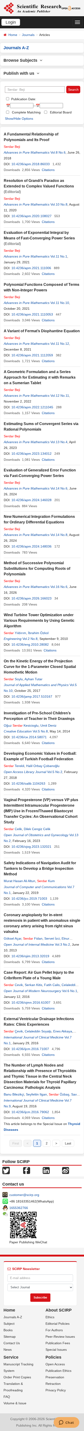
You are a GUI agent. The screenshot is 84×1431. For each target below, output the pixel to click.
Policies (53, 1357)
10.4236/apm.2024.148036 (31, 546)
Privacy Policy (56, 1390)
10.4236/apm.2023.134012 (31, 453)
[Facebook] (26, 1170)
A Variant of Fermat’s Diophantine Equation (42, 331)
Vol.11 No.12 (59, 343)
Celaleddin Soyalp (38, 1031)
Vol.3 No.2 (62, 944)
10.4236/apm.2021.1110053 (32, 314)
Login (11, 22)
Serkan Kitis (33, 985)
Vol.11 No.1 (58, 256)
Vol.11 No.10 (59, 303)
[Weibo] (65, 1170)
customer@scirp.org (24, 1195)
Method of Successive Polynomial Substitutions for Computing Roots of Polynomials (37, 568)
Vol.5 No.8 (40, 731)
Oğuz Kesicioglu (21, 725)
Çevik (13, 1031)
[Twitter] (6, 1170)
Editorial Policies (58, 1323)
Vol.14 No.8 (58, 535)
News (8, 1349)
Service (11, 1357)
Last (68, 1143)
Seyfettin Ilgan (36, 1094)
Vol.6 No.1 (69, 991)
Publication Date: (23, 99)
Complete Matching (26, 112)
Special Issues (56, 1349)
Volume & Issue (15, 1403)
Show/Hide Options (19, 118)
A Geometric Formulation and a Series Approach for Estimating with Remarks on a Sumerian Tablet (40, 377)
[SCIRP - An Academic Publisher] (32, 8)
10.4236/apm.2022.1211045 (32, 407)
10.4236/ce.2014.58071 (29, 737)
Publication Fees (58, 1343)
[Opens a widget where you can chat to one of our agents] (66, 1423)
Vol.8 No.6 (58, 152)
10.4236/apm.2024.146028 (31, 500)
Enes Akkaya (62, 1031)
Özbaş (59, 1094)
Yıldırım (15, 633)
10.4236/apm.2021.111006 (31, 268)
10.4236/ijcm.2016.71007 (30, 1049)
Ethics (50, 1317)
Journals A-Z (13, 1317)
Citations (48, 170)
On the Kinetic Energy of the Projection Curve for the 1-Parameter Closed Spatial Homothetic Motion (40, 666)
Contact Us (12, 1343)
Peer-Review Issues (60, 1336)
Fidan (32, 938)
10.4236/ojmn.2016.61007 (30, 1002)
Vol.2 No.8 (30, 639)
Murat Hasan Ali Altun (19, 881)
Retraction (53, 1384)
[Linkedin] (46, 1170)
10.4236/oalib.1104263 (28, 783)
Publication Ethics (58, 1371)
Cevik (13, 985)
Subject (9, 1323)
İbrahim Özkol (38, 633)
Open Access (55, 1364)
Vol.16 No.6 (58, 587)
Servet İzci (52, 938)
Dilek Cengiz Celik (37, 829)
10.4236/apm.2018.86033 (30, 164)
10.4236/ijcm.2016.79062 (30, 1112)
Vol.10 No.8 (58, 204)
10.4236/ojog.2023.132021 (31, 846)
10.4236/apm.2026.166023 (31, 598)
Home (12, 35)
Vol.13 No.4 (58, 442)
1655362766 (18, 1208)
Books (8, 1330)
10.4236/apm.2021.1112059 (32, 355)
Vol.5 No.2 (54, 772)
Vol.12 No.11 (59, 395)
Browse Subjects (22, 60)
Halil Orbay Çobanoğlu (43, 766)
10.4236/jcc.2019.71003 (29, 898)
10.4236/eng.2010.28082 (30, 644)
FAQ (7, 1397)
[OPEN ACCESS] (71, 8)
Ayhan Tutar (33, 679)
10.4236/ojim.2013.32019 (30, 956)
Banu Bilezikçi (14, 1094)
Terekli (14, 766)
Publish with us (20, 73)
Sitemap (10, 1336)
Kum (46, 881)
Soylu (13, 679)
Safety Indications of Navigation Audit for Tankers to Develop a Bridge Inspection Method (40, 868)
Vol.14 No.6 (58, 488)
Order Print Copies (17, 1377)
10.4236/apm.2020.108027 (31, 216)
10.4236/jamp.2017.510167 (31, 696)
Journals (28, 35)
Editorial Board (61, 112)
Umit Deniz (48, 725)
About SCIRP (59, 1310)
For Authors (54, 1330)
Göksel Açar (12, 938)
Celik (13, 829)
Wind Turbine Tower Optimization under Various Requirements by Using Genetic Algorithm (39, 620)
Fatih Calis (52, 985)
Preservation (55, 1377)
